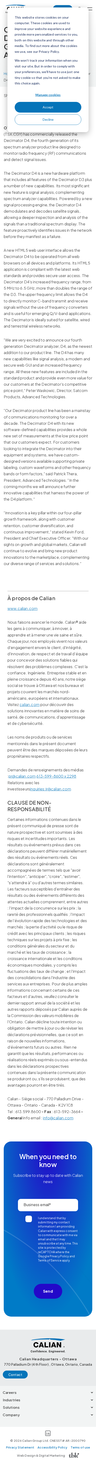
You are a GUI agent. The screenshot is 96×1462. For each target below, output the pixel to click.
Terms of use (80, 1447)
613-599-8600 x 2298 (56, 776)
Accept (48, 107)
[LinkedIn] (48, 1434)
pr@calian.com (22, 776)
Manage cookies (48, 95)
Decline (48, 119)
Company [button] (11, 1414)
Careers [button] (10, 1392)
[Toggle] (89, 8)
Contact (15, 1374)
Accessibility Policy (52, 1447)
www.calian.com (22, 608)
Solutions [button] (11, 1407)
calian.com (30, 704)
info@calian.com (58, 1117)
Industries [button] (12, 1400)
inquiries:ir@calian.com (50, 788)
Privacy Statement (20, 1447)
